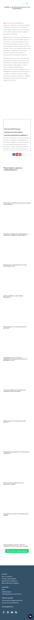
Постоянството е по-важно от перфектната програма (14, 390)
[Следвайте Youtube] (17, 154)
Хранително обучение (9, 581)
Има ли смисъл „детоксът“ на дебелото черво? (13, 483)
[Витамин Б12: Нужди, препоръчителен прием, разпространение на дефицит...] (17, 135)
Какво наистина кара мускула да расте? (14, 421)
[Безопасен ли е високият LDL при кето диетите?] (17, 249)
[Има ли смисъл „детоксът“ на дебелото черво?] (17, 467)
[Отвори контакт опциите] (30, 616)
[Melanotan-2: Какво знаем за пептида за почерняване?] (17, 188)
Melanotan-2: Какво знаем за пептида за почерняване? (16, 203)
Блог (3, 589)
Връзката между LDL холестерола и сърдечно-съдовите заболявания (15, 234)
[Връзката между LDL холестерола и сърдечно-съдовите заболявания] (17, 218)
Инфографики (7, 592)
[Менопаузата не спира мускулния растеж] (17, 311)
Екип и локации (7, 576)
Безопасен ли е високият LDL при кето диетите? (15, 265)
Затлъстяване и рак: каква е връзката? (13, 296)
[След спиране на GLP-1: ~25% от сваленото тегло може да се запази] (17, 529)
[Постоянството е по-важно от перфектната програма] (17, 375)
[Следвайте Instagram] (20, 154)
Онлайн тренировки (9, 579)
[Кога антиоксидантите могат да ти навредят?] (17, 436)
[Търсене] (23, 3)
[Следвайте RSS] (16, 612)
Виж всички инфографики (17, 551)
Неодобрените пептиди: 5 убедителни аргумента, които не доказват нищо (15, 359)
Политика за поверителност (12, 600)
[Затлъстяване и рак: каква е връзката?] (17, 280)
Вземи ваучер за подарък (10, 583)
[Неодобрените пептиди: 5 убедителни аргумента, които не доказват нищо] (17, 342)
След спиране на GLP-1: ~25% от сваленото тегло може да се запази (15, 545)
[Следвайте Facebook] (14, 154)
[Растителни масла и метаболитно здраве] (17, 498)
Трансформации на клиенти (11, 594)
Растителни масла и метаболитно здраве (15, 514)
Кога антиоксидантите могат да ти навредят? (16, 452)
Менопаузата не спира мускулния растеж (15, 327)
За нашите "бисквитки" (10, 602)
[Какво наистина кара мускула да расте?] (17, 406)
